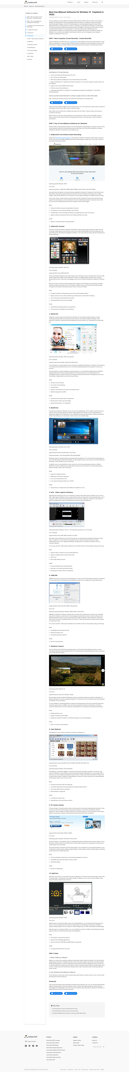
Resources (95, 2)
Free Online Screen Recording (62, 138)
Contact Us (95, 1046)
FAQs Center (76, 1046)
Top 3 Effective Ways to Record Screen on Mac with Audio (65, 1011)
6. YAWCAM (30, 41)
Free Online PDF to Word (52, 1046)
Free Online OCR (50, 1063)
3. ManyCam (30, 32)
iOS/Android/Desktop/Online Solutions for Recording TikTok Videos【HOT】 (69, 1013)
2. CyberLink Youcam (32, 30)
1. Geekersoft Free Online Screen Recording (35, 26)
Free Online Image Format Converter (55, 1053)
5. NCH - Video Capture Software (35, 38)
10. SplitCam (30, 53)
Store (78, 2)
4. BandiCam (30, 35)
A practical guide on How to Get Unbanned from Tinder (64, 1008)
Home (27, 6)
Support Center (77, 1043)
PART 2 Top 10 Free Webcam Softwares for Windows (34, 21)
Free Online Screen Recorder (53, 1055)
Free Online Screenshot (52, 1058)
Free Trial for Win (57, 49)
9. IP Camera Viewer (32, 50)
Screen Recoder (74, 41)
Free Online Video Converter (53, 1060)
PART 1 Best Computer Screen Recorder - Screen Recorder (34, 17)
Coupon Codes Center (78, 1048)
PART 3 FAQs (30, 56)
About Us (94, 1043)
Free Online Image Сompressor (54, 1051)
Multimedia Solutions (40, 6)
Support (86, 2)
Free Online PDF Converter (53, 1043)
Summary (29, 59)
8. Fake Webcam (31, 47)
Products (69, 2)
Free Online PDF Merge (52, 1048)
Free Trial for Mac (72, 49)
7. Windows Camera (32, 44)
